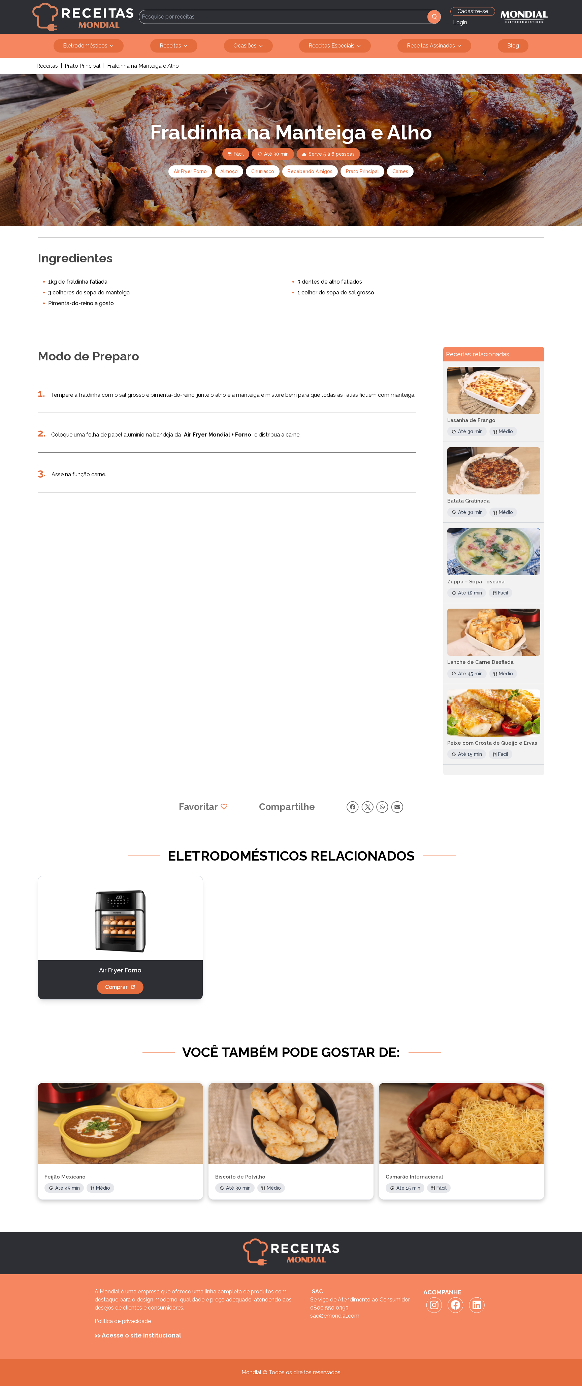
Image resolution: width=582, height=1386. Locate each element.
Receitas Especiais (332, 45)
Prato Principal (82, 66)
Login (460, 22)
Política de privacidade (123, 1321)
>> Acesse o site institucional (138, 1335)
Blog (513, 45)
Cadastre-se (472, 11)
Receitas (170, 45)
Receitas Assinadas (431, 45)
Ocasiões (245, 45)
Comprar (116, 987)
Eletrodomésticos (85, 45)
